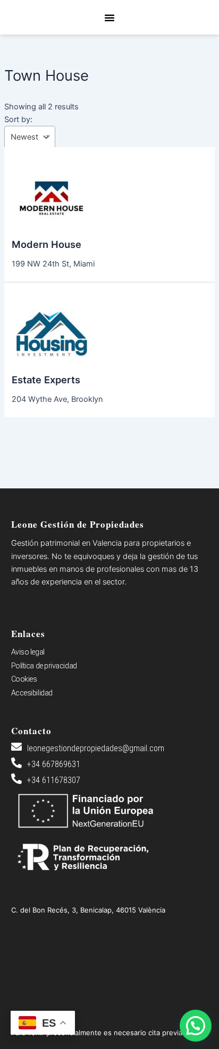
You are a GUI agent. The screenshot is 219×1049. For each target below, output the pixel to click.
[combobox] (29, 137)
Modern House (46, 244)
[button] (109, 17)
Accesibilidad (32, 693)
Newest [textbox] (24, 137)
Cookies (24, 679)
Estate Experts (46, 379)
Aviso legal (28, 652)
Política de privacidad (44, 665)
